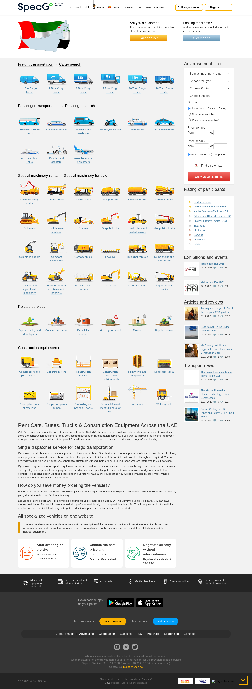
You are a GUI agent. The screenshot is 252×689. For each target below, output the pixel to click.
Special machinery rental (38, 175)
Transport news (199, 365)
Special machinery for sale (85, 175)
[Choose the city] (209, 95)
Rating (222, 108)
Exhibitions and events (206, 257)
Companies (219, 154)
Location (196, 108)
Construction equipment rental (42, 348)
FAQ (139, 633)
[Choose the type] (209, 81)
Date (210, 108)
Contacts (189, 633)
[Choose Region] (209, 88)
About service (65, 633)
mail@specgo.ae (133, 666)
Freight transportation (35, 64)
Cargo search (70, 64)
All (192, 154)
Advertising (86, 633)
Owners (203, 154)
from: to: (200, 130)
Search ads (171, 633)
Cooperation (107, 633)
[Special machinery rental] (209, 73)
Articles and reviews (203, 302)
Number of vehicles (203, 114)
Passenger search (80, 106)
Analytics (153, 633)
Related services (31, 306)
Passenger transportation (38, 106)
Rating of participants (204, 189)
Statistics (126, 633)
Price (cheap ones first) (205, 119)
